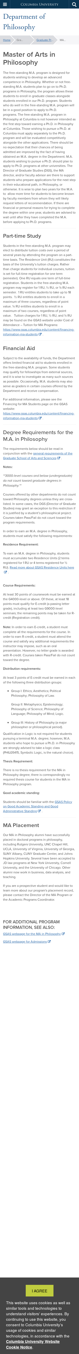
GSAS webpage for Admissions (25, 941)
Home (7, 40)
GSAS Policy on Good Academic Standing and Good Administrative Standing (37, 806)
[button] (5, 4)
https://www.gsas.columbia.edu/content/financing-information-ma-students (38, 331)
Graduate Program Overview (47, 40)
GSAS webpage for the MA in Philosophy (32, 933)
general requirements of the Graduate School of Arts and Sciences (38, 455)
